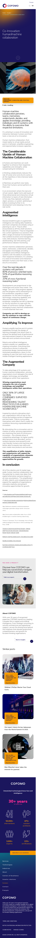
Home (4, 13)
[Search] (29, 6)
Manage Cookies (19, 930)
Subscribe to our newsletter (20, 853)
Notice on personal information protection (17, 925)
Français (31, 2)
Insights (9, 13)
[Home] (10, 6)
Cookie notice (7, 930)
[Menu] (32, 5)
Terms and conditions (10, 921)
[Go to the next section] (18, 58)
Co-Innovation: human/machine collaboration (13, 14)
